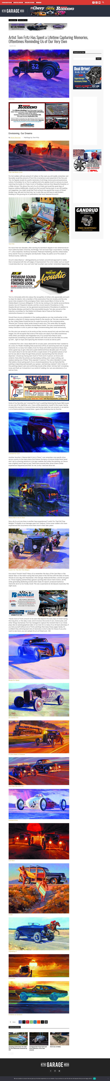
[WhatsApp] (31, 1022)
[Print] (46, 1022)
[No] (108, 1078)
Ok (94, 1078)
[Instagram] (96, 2)
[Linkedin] (35, 1022)
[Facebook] (93, 2)
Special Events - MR (22, 20)
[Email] (42, 1022)
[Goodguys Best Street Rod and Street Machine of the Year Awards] (38, 1038)
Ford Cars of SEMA (55, 1046)
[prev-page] (10, 1053)
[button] (103, 2)
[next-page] (12, 1053)
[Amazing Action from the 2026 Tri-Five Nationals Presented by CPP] (18, 1038)
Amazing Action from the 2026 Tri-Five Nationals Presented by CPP (18, 1048)
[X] (24, 1022)
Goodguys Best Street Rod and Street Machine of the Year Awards (38, 1048)
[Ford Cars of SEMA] (59, 1038)
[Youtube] (99, 2)
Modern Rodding (13, 20)
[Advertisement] (85, 121)
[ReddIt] (38, 1022)
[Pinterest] (27, 1022)
